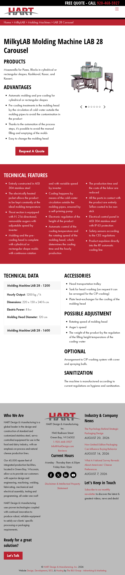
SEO (50, 570)
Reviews (62, 450)
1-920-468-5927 (62, 441)
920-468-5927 (108, 3)
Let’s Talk (13, 555)
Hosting (59, 570)
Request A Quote (32, 151)
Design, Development (37, 570)
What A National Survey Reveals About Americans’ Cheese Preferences (102, 465)
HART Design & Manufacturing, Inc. (61, 566)
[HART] (62, 419)
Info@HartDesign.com (62, 446)
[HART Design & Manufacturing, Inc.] (21, 13)
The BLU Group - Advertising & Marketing (86, 570)
